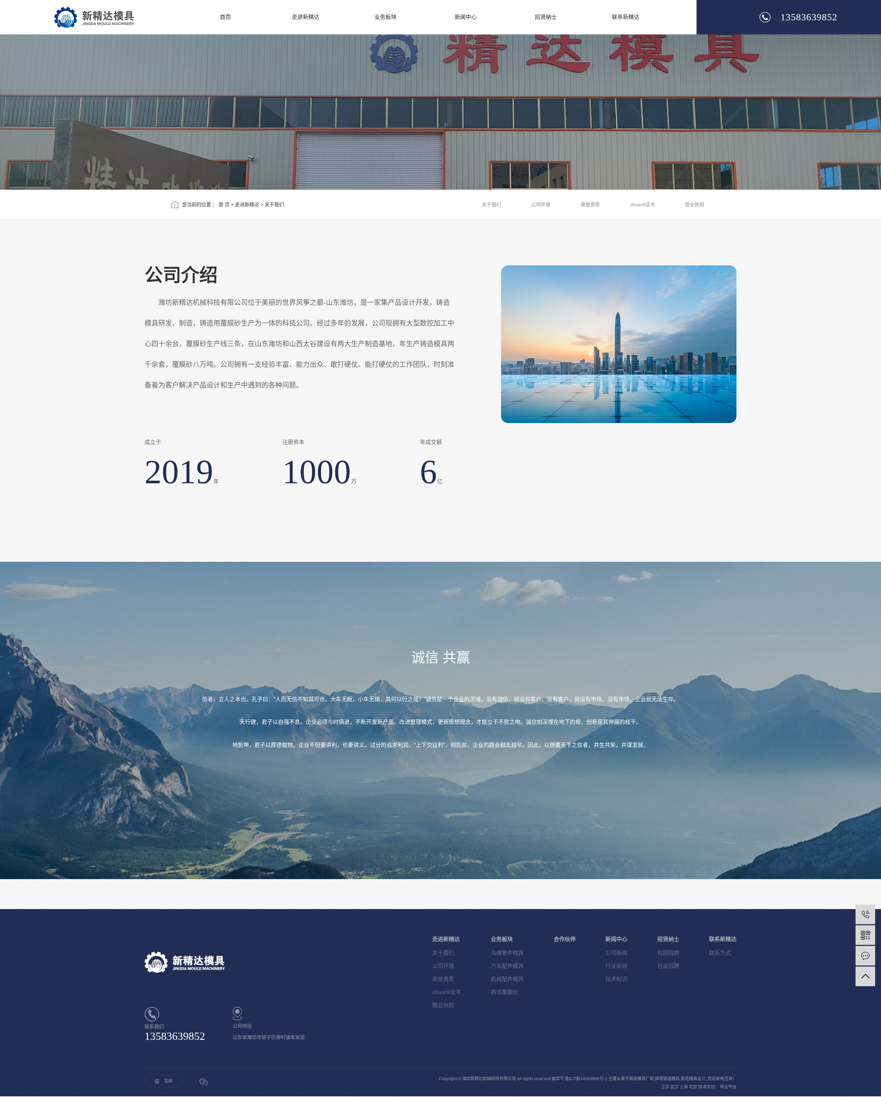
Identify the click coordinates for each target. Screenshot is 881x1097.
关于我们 (491, 204)
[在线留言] (865, 956)
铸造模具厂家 (641, 1078)
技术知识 (616, 979)
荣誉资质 (590, 204)
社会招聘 (668, 966)
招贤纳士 (546, 17)
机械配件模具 (507, 979)
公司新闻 (616, 953)
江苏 (665, 1087)
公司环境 (540, 204)
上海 (684, 1087)
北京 (693, 1087)
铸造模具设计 (693, 1078)
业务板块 (385, 17)
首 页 (224, 204)
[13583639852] (865, 914)
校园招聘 (668, 953)
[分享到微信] (204, 1082)
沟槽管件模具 (507, 953)
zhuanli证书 (642, 204)
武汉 (674, 1087)
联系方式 (720, 953)
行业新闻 (616, 966)
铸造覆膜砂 (504, 992)
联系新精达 (625, 17)
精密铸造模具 (667, 1078)
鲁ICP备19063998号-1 (586, 1078)
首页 (225, 17)
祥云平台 (728, 1087)
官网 (168, 1081)
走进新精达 (305, 17)
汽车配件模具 (507, 966)
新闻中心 (466, 17)
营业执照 (694, 204)
